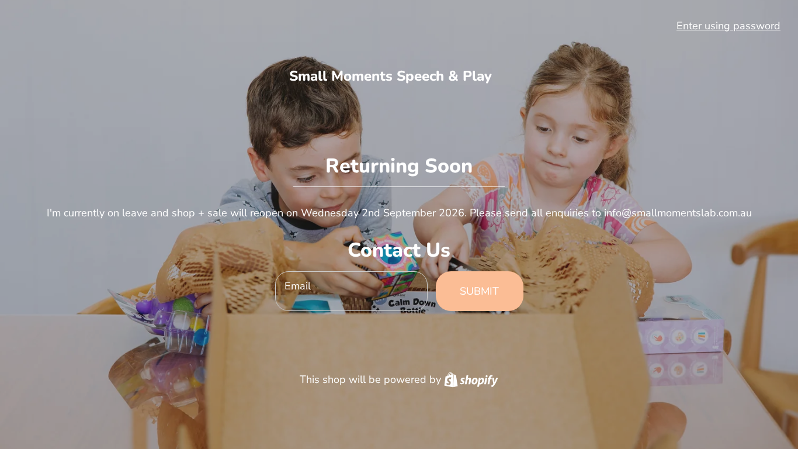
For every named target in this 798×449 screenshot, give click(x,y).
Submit (479, 291)
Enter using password (728, 26)
